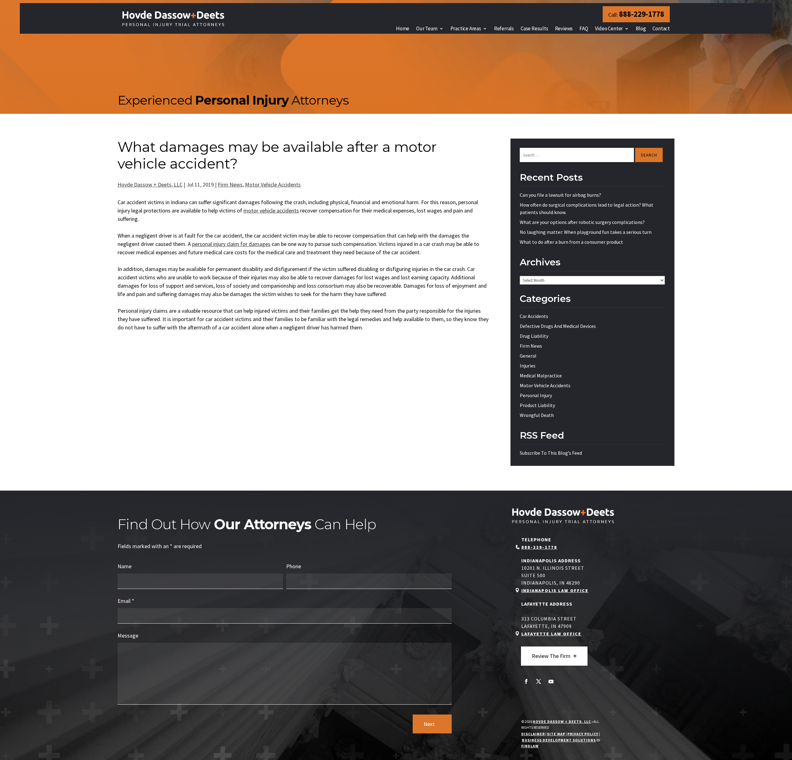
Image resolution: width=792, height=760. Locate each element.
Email (126, 600)
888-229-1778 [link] (641, 14)
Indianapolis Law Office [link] (554, 590)
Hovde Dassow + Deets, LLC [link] (150, 184)
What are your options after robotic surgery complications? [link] (582, 222)
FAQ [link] (583, 28)
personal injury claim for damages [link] (231, 243)
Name (124, 566)
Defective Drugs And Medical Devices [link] (558, 326)
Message (128, 635)
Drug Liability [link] (534, 336)
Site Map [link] (556, 734)
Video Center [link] (609, 28)
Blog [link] (641, 28)
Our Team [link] (426, 28)
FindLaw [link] (530, 746)
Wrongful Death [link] (537, 415)
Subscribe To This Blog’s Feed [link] (551, 453)
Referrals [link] (504, 28)
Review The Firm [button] (551, 655)
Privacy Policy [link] (582, 734)
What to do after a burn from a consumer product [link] (571, 242)
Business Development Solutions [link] (559, 740)
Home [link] (402, 28)
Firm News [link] (230, 184)
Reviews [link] (564, 28)
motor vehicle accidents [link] (271, 210)
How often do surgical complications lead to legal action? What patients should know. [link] (586, 208)
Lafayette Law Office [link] (551, 634)
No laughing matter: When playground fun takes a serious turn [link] (586, 232)
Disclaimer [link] (533, 734)
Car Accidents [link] (534, 316)
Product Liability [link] (537, 405)
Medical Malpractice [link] (541, 375)
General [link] (528, 356)
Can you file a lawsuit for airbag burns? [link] (560, 195)
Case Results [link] (534, 28)
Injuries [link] (528, 366)
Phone (293, 566)
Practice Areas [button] (465, 28)
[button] (526, 681)
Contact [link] (661, 28)
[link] (173, 18)
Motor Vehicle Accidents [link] (273, 184)
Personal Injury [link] (536, 395)
